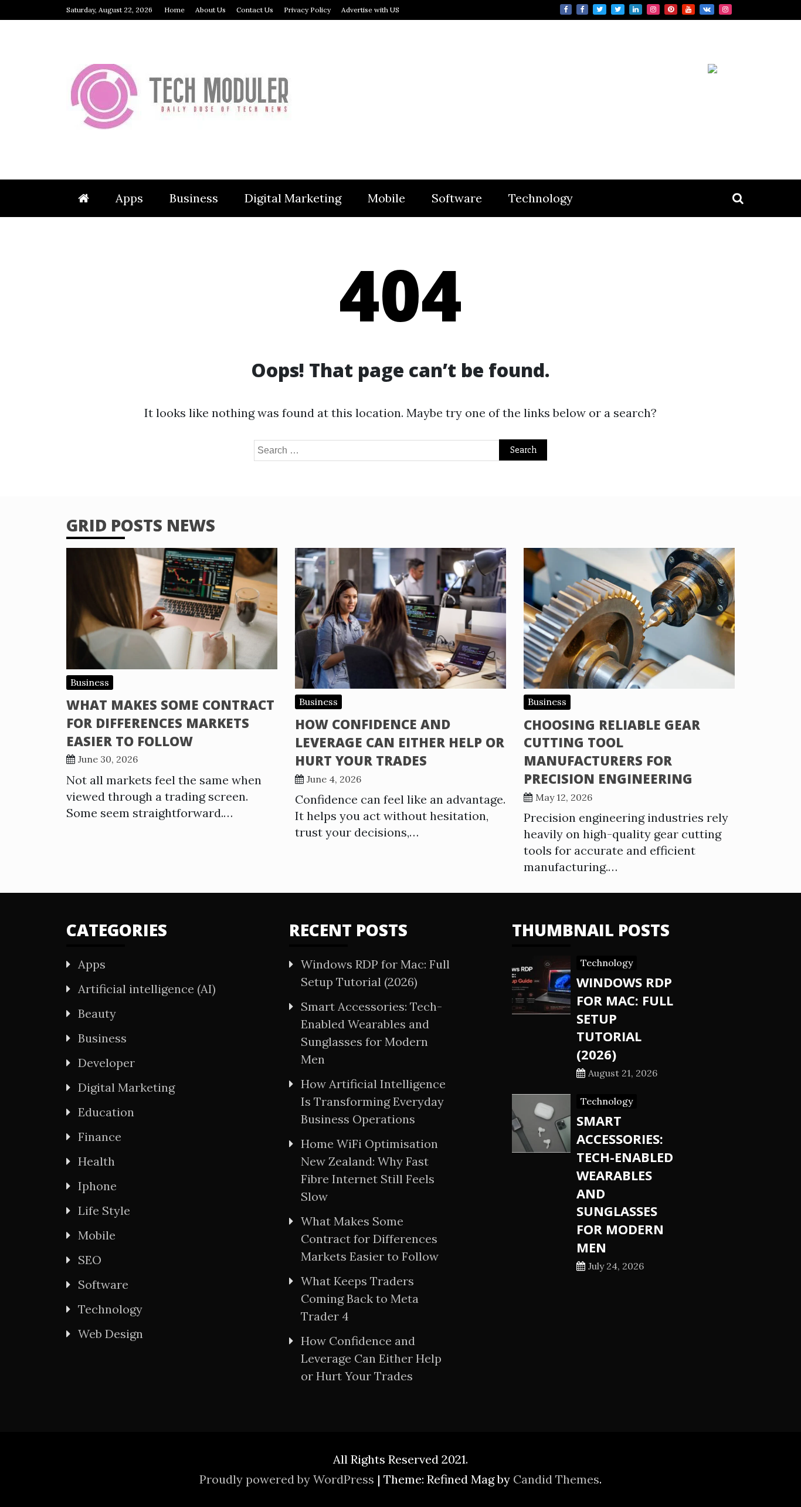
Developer (106, 1062)
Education (106, 1112)
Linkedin (635, 9)
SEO (89, 1259)
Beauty (97, 1013)
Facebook (566, 9)
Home (174, 9)
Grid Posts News (140, 525)
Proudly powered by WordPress (288, 1479)
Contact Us (254, 9)
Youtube (688, 9)
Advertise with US (370, 9)
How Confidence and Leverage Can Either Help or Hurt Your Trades (399, 742)
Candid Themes (556, 1479)
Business (193, 198)
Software (457, 198)
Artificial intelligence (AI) (147, 988)
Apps (129, 198)
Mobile (386, 198)
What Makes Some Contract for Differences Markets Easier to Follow (170, 723)
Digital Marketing (293, 198)
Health (96, 1161)
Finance (99, 1136)
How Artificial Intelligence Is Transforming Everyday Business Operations (373, 1101)
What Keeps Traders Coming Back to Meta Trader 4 (360, 1298)
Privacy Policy (307, 9)
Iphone (97, 1185)
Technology (540, 198)
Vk (707, 9)
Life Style (104, 1210)
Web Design (110, 1333)
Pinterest (670, 9)
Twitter (599, 9)
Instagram (653, 9)
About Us (210, 9)
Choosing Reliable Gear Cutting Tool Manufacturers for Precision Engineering (612, 751)
